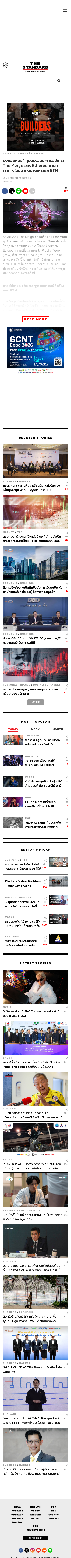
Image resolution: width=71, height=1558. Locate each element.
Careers (35, 1515)
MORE (36, 702)
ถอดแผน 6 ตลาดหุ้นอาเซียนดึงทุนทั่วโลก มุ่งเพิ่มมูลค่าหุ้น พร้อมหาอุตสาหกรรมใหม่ (31, 487)
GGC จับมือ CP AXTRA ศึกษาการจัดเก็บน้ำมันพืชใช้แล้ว (32, 1369)
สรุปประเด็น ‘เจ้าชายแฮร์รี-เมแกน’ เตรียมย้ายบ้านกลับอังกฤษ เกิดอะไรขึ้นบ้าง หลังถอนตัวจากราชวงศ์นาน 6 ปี (23, 923)
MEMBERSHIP (35, 1538)
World (9, 897)
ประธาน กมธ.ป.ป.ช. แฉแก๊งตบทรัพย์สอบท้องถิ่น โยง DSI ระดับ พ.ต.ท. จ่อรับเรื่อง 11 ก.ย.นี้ (31, 1268)
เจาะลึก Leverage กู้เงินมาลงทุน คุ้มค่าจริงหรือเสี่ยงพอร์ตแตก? (30, 691)
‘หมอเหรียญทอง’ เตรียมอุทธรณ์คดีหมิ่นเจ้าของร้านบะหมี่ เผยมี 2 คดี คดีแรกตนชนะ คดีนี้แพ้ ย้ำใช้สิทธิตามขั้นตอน (32, 1115)
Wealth (35, 1507)
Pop (53, 1507)
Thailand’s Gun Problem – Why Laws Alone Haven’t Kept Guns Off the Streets (23, 883)
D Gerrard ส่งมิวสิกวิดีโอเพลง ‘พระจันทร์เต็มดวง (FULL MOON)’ (32, 1013)
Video (35, 1511)
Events (53, 1515)
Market (24, 481)
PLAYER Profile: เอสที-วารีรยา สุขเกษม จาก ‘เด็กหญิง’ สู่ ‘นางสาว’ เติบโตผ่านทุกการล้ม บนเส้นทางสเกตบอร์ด (32, 1166)
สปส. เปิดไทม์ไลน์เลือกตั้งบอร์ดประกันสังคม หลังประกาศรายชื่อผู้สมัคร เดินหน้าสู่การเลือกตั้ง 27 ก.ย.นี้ (22, 943)
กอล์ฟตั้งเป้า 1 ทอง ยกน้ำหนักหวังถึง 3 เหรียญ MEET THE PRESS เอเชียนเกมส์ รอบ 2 (32, 1064)
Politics (31, 756)
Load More (35, 1482)
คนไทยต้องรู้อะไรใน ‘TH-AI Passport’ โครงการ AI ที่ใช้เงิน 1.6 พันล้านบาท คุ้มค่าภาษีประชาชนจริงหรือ (23, 866)
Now (53, 1511)
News (17, 1507)
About (35, 1518)
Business (37, 153)
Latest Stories (35, 963)
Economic (10, 583)
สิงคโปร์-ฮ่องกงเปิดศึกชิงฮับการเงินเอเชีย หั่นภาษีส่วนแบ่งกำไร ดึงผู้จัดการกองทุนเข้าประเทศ (32, 589)
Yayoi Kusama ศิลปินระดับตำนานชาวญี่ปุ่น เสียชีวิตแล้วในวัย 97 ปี (43, 824)
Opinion (35, 1210)
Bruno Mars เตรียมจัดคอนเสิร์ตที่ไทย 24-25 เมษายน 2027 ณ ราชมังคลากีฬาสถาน (43, 804)
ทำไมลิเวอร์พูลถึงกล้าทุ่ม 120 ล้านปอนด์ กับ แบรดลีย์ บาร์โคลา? (43, 783)
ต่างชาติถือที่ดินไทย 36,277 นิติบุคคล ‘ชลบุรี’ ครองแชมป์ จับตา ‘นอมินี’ (32, 640)
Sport (30, 777)
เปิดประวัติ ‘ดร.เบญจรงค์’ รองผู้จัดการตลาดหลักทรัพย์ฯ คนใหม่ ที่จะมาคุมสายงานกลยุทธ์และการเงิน (32, 1471)
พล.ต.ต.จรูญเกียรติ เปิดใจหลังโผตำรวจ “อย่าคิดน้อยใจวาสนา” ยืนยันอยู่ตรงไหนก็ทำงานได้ (43, 742)
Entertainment (14, 1210)
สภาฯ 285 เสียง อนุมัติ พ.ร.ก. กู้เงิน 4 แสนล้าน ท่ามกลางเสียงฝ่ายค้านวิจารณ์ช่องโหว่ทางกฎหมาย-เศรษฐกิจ (40, 762)
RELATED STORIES (35, 437)
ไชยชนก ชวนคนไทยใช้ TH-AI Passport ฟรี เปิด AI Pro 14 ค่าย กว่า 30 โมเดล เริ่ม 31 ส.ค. (32, 1420)
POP (28, 797)
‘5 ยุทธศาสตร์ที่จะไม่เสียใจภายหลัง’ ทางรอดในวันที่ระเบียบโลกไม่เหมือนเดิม (22, 904)
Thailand (32, 735)
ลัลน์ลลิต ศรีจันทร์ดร (19, 178)
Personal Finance (16, 684)
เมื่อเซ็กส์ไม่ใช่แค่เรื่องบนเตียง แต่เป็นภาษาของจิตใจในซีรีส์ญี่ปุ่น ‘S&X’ (32, 1217)
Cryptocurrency (15, 153)
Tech (20, 532)
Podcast (17, 1511)
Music (7, 1007)
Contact (54, 1518)
